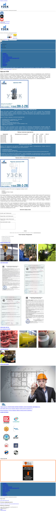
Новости (4, 65)
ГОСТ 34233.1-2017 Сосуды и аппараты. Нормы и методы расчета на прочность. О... (16, 408)
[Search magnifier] (1, 41)
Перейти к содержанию (3, 0)
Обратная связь (2, 22)
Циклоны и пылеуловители (7, 69)
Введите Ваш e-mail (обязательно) (6, 216)
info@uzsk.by (8, 21)
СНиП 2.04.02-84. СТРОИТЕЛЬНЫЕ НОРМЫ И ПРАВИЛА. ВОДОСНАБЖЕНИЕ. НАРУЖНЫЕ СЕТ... (20, 406)
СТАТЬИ (3, 404)
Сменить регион (6, 23)
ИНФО (3, 403)
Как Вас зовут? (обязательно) (5, 213)
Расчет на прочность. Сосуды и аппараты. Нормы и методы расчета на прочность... (16, 410)
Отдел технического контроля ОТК (10, 58)
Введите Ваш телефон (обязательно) (7, 219)
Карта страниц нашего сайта (4, 500)
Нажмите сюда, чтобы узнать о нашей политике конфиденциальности (9, 503)
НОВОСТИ (4, 405)
